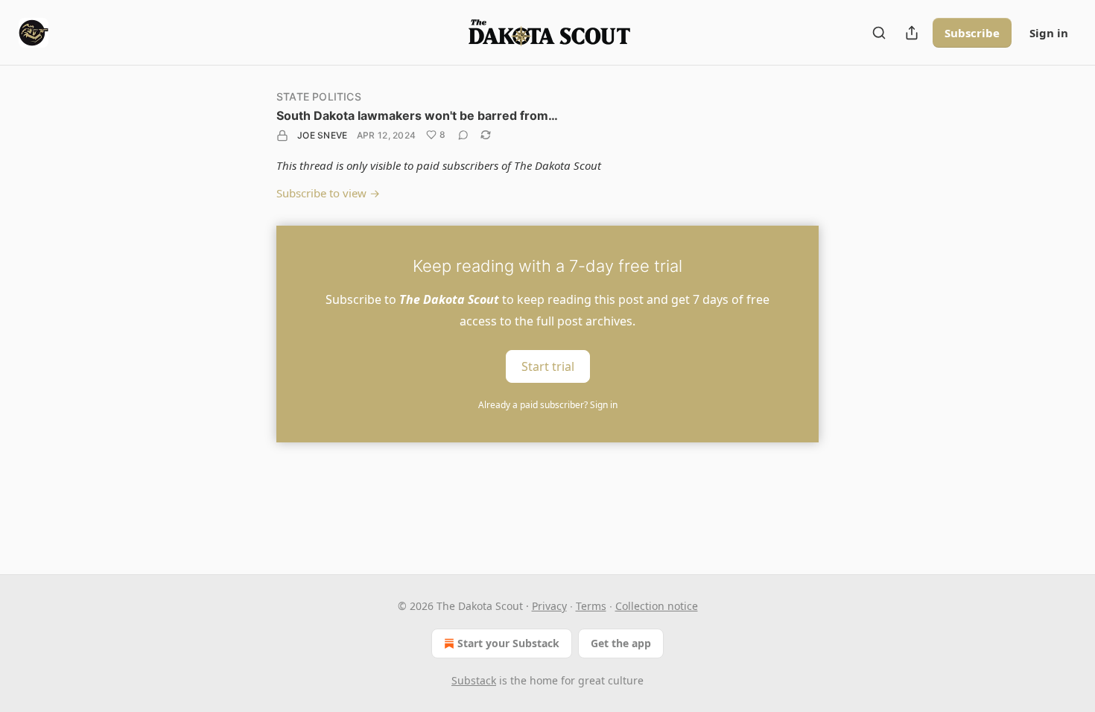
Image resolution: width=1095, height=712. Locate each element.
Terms (591, 606)
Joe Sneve (322, 135)
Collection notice (656, 606)
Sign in (1048, 32)
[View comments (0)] (463, 135)
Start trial (547, 366)
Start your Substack (508, 643)
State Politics (318, 96)
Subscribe (972, 32)
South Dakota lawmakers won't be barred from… (417, 115)
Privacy (549, 606)
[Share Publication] (912, 33)
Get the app (621, 643)
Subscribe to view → (328, 192)
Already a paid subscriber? (548, 404)
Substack (473, 680)
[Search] (879, 33)
